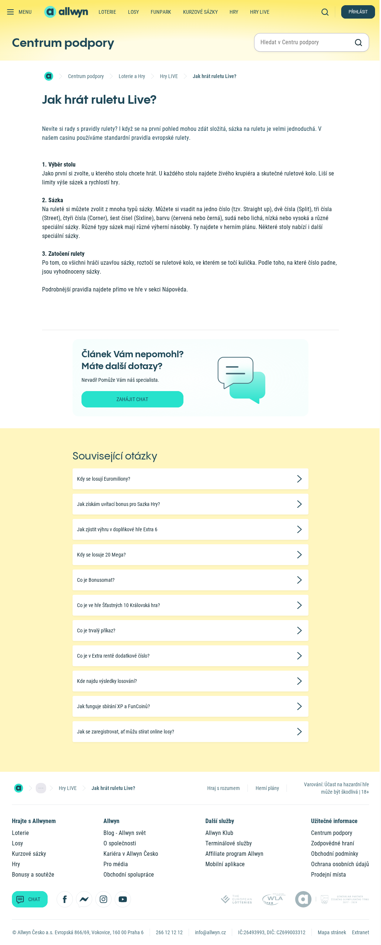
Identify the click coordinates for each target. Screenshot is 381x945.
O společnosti (119, 843)
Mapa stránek (332, 932)
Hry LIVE (169, 76)
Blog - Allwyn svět (124, 832)
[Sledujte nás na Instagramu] (103, 899)
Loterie (107, 12)
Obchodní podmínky (334, 853)
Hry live (259, 12)
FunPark (161, 12)
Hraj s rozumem (223, 788)
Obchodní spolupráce (128, 874)
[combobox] (304, 42)
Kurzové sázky (200, 12)
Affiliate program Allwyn (234, 853)
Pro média (115, 864)
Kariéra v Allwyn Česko (130, 853)
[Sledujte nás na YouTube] (123, 899)
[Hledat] (326, 12)
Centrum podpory (63, 42)
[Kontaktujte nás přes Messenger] (84, 899)
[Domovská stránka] (48, 76)
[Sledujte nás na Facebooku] (65, 899)
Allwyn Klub (219, 832)
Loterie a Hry (132, 76)
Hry (234, 12)
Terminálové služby (228, 843)
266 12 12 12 (169, 932)
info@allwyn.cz (210, 932)
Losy (133, 12)
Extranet (360, 932)
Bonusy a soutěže (33, 874)
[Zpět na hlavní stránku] (67, 12)
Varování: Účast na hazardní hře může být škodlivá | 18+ (336, 788)
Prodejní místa (328, 874)
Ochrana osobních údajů (340, 864)
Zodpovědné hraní (332, 843)
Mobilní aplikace (225, 864)
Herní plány (267, 788)
